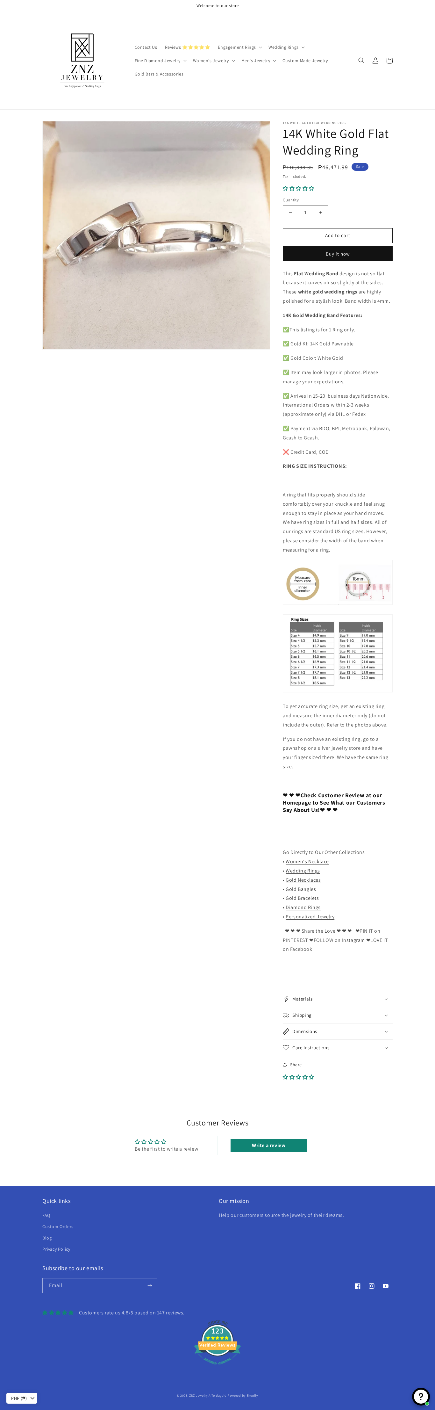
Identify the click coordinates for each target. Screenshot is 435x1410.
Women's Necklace (307, 861)
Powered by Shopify (243, 1395)
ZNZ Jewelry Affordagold (208, 1395)
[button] (239, 47)
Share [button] (296, 1064)
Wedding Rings (303, 870)
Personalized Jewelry (310, 916)
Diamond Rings (303, 907)
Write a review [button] (268, 1145)
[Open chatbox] (421, 1397)
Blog (47, 1238)
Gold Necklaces (303, 880)
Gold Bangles (301, 889)
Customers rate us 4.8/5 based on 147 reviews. (132, 1312)
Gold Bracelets (302, 898)
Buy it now (338, 254)
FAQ (46, 1215)
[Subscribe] (150, 1285)
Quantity (291, 200)
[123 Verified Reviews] (217, 1367)
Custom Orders (58, 1226)
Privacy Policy (56, 1249)
